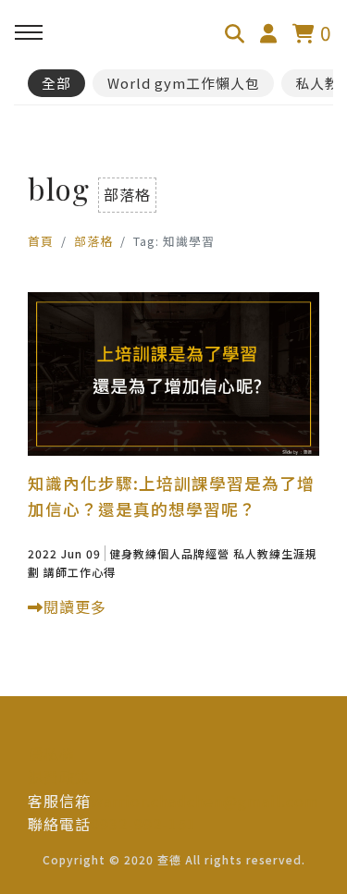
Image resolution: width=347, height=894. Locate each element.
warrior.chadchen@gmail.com (205, 801)
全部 (56, 82)
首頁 (41, 241)
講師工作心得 (79, 572)
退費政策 (59, 776)
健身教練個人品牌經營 (169, 553)
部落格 (93, 241)
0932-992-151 (143, 824)
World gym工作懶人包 (183, 82)
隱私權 (51, 753)
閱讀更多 (74, 606)
